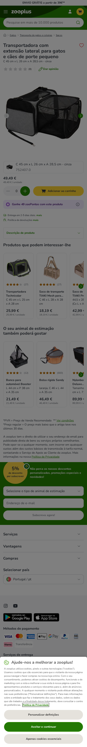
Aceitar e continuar (43, 727)
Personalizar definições (43, 715)
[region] (43, 702)
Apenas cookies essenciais (43, 739)
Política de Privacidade (36, 705)
